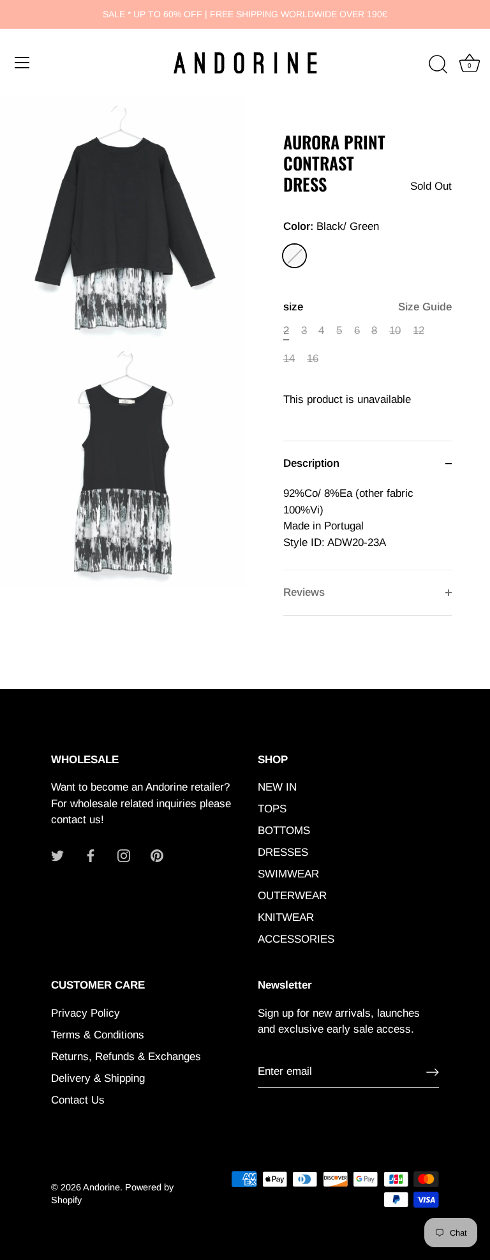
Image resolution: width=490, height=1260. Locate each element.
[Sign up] (432, 1072)
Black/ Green (294, 256)
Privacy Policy (85, 1013)
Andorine (101, 1187)
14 (289, 359)
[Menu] (22, 63)
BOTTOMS (284, 830)
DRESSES (283, 852)
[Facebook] (90, 855)
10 (395, 330)
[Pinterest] (157, 855)
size (367, 307)
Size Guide (425, 307)
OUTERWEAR (292, 896)
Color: (331, 226)
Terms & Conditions (97, 1035)
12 (418, 330)
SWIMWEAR (288, 874)
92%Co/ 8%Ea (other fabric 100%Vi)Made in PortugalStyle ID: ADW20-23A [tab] (348, 518)
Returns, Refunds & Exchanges (126, 1057)
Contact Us (78, 1100)
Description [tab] (311, 463)
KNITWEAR (286, 917)
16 (312, 359)
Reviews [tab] (304, 592)
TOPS (272, 809)
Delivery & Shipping (98, 1078)
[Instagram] (123, 855)
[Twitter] (57, 855)
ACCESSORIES (296, 939)
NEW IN (277, 787)
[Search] (438, 64)
